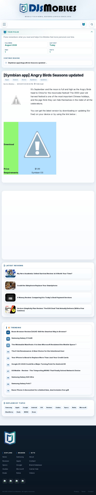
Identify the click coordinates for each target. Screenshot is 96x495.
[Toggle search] (91, 24)
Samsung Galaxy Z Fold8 (22, 338)
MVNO (26, 412)
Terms (83, 491)
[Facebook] (4, 481)
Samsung (8, 407)
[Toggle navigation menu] (4, 24)
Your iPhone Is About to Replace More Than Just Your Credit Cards (40, 357)
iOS (41, 407)
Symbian (33, 80)
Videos (32, 473)
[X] (10, 481)
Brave (34, 412)
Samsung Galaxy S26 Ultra (23, 377)
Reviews (49, 407)
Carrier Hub (33, 469)
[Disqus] (48, 224)
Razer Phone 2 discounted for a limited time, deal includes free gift (40, 390)
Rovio (24, 80)
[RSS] (22, 481)
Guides (58, 407)
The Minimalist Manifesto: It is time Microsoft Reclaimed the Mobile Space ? (44, 345)
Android (34, 407)
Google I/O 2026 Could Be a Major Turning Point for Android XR (39, 364)
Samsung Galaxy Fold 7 (21, 383)
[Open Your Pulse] (83, 24)
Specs (66, 407)
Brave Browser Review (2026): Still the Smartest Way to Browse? (39, 332)
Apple (17, 407)
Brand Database (35, 465)
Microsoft (83, 407)
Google (25, 407)
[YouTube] (16, 481)
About (31, 457)
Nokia (74, 407)
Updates (43, 80)
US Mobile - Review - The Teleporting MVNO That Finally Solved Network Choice (46, 370)
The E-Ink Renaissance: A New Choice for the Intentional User (38, 351)
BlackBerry (9, 412)
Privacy (76, 491)
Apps (7, 80)
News (4, 457)
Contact (32, 461)
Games (15, 80)
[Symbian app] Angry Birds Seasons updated (43, 75)
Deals (18, 412)
